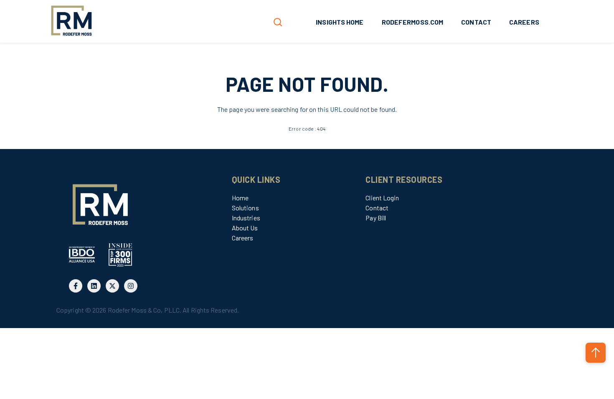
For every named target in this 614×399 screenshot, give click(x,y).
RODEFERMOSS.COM (413, 22)
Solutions (245, 208)
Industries (246, 218)
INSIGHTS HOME (339, 22)
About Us (245, 228)
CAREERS (524, 22)
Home (240, 198)
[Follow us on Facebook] (75, 286)
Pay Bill (375, 218)
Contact (376, 208)
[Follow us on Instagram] (130, 286)
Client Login (382, 198)
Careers (243, 238)
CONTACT (476, 22)
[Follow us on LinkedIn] (94, 286)
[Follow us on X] (112, 286)
